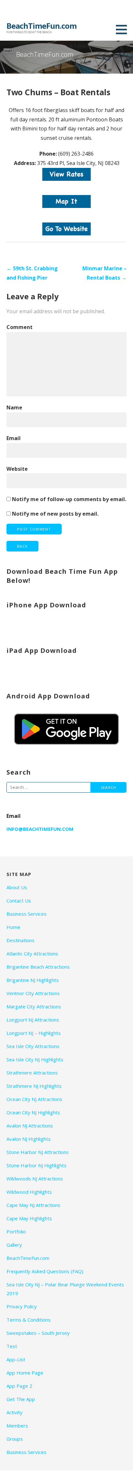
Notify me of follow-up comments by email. (69, 499)
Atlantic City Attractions (32, 953)
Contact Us (18, 900)
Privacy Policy (21, 1306)
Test (11, 1346)
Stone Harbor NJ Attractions (37, 1152)
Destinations (20, 940)
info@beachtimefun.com (40, 829)
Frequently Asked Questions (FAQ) (44, 1271)
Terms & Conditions (28, 1319)
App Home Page (24, 1372)
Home (13, 927)
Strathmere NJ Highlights (34, 1086)
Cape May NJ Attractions (33, 1205)
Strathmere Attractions (32, 1072)
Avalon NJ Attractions (29, 1125)
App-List (15, 1359)
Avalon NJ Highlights (28, 1139)
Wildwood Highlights (29, 1192)
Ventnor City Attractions (33, 993)
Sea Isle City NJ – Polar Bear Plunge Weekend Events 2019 (65, 1288)
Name (14, 407)
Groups (14, 1439)
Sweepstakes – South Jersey (38, 1333)
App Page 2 (19, 1386)
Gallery (14, 1244)
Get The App (20, 1399)
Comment (19, 327)
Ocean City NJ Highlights (33, 1112)
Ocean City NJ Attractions (34, 1099)
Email (13, 438)
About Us (16, 887)
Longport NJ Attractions (32, 1019)
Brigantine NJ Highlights (32, 980)
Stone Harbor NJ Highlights (36, 1165)
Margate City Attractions (33, 1006)
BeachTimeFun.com (41, 25)
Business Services (26, 914)
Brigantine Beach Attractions (38, 966)
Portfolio (16, 1231)
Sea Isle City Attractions (32, 1046)
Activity (14, 1412)
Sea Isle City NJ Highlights (34, 1059)
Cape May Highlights (29, 1218)
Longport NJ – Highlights (33, 1033)
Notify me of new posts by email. (55, 513)
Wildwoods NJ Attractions (34, 1178)
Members (17, 1425)
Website (17, 468)
